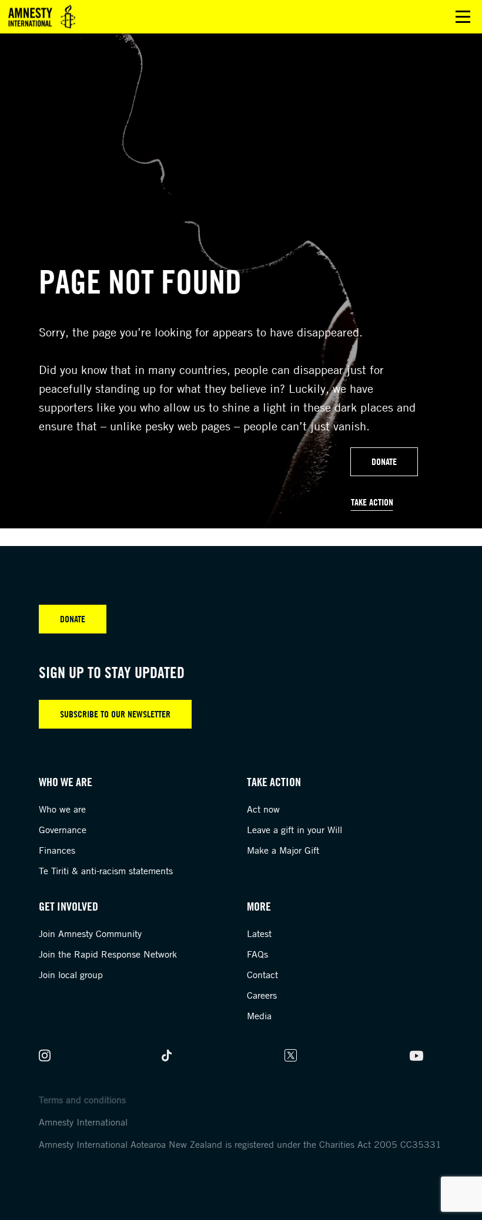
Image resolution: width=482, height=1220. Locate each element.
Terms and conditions (82, 1099)
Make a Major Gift (283, 850)
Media (259, 1016)
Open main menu (463, 17)
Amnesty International (83, 1122)
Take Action (372, 502)
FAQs (257, 954)
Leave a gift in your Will (294, 829)
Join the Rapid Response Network (108, 954)
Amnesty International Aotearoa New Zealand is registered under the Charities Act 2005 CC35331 (240, 1144)
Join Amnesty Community (90, 933)
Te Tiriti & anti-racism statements (106, 871)
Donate (384, 461)
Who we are (62, 809)
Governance (62, 829)
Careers (262, 995)
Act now (263, 809)
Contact (262, 974)
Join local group (71, 974)
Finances (57, 850)
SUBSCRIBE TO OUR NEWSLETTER (115, 714)
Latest (259, 933)
